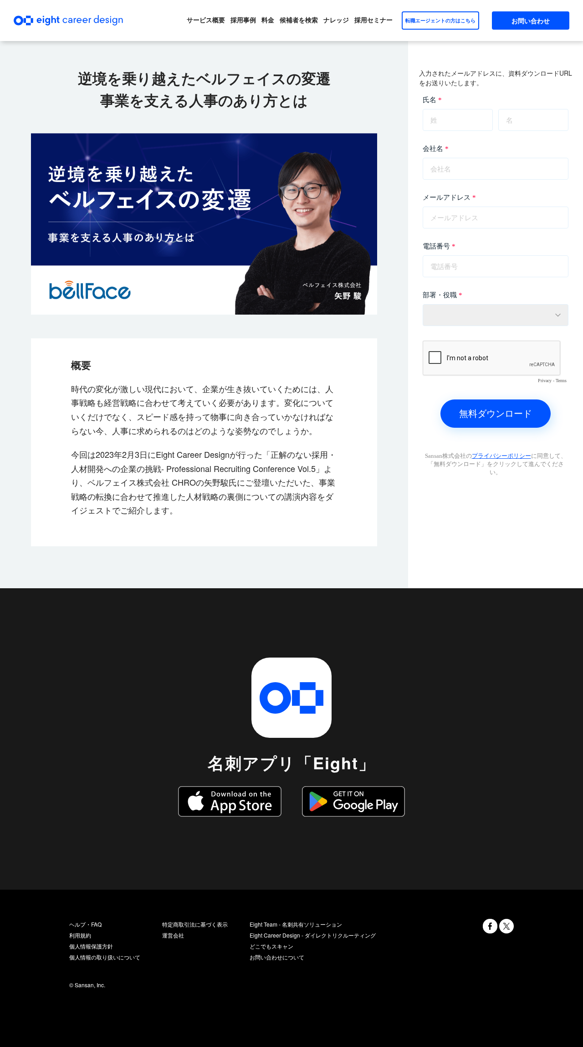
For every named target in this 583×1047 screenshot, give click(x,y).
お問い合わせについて (277, 957)
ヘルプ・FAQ (85, 924)
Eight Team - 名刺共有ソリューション (296, 924)
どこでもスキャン (271, 946)
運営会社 (173, 935)
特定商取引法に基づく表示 (195, 924)
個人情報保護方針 (91, 946)
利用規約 (80, 935)
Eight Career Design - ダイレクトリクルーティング (313, 935)
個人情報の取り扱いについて (104, 957)
